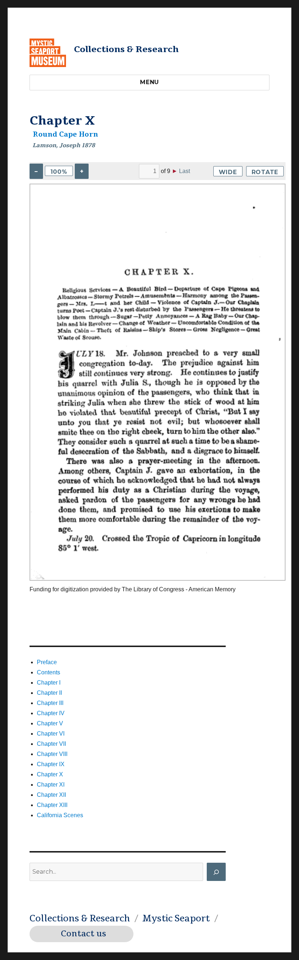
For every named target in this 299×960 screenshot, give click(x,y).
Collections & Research (126, 49)
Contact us (83, 933)
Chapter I (49, 682)
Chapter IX (51, 764)
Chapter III (50, 703)
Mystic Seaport (176, 918)
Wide (228, 172)
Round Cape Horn (65, 134)
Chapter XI (51, 784)
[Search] (216, 872)
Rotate (265, 172)
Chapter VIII (52, 754)
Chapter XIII (52, 805)
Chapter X (50, 774)
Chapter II (49, 693)
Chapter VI (51, 733)
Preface (47, 662)
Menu (149, 82)
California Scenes (60, 815)
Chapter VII (51, 744)
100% (58, 171)
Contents (48, 672)
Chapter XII (51, 795)
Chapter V (50, 723)
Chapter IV (51, 713)
